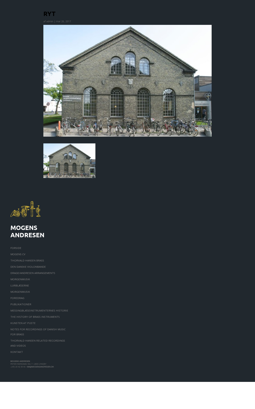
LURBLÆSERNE (19, 285)
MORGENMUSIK (20, 279)
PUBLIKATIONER (20, 304)
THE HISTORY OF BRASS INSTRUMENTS (35, 316)
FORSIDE (15, 248)
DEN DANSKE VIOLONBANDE (28, 266)
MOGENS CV (17, 254)
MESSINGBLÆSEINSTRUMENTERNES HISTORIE (39, 310)
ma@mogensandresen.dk (40, 366)
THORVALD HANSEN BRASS (27, 260)
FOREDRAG (17, 298)
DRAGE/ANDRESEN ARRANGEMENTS (32, 273)
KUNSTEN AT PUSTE (23, 323)
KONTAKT (16, 352)
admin (49, 21)
